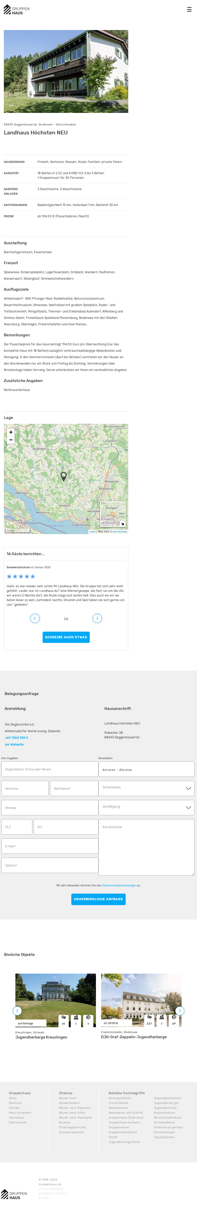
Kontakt (14, 1108)
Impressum (16, 1117)
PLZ (8, 827)
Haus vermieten (20, 1112)
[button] (65, 477)
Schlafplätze (112, 787)
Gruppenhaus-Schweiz (124, 1122)
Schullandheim (164, 1122)
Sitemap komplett (71, 1132)
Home (13, 1098)
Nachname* (62, 788)
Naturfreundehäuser (168, 1117)
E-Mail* (10, 846)
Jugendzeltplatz (165, 1108)
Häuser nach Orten (72, 1112)
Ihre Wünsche (112, 827)
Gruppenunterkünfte (123, 1132)
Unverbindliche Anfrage (98, 899)
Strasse (10, 808)
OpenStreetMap (120, 532)
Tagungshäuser (164, 1137)
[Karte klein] (122, 523)
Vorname (11, 788)
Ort (39, 827)
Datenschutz (18, 1122)
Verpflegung (111, 806)
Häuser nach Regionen (75, 1108)
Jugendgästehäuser (168, 1098)
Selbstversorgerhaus (168, 1127)
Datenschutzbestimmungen (119, 885)
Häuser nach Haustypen (76, 1117)
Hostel (113, 1137)
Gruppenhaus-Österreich (126, 1117)
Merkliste (15, 1103)
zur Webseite (14, 744)
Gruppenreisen (119, 1127)
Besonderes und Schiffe (126, 1112)
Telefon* (11, 865)
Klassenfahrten (164, 1112)
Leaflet (93, 532)
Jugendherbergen (166, 1103)
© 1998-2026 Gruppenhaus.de (53, 1189)
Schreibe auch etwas (66, 637)
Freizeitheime (118, 1103)
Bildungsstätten (120, 1098)
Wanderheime (118, 1108)
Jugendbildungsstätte (124, 1142)
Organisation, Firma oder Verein (28, 769)
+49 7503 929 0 (16, 738)
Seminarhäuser (164, 1132)
